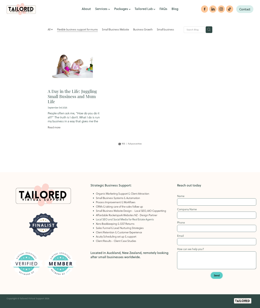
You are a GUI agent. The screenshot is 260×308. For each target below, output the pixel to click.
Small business (165, 29)
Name (180, 196)
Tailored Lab (144, 8)
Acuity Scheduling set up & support (116, 236)
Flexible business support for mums (77, 29)
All (49, 29)
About (86, 8)
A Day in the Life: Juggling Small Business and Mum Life (72, 96)
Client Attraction (140, 193)
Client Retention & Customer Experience (119, 232)
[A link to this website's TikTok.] (229, 9)
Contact (244, 9)
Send (217, 275)
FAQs (163, 8)
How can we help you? (190, 249)
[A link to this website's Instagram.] (221, 9)
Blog (175, 8)
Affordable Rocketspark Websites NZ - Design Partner (126, 215)
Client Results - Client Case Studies (116, 241)
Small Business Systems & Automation (118, 198)
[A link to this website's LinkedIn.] (213, 9)
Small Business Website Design (114, 211)
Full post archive (135, 143)
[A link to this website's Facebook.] (204, 9)
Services (101, 8)
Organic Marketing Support (112, 193)
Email (180, 236)
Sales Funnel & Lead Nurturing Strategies (120, 228)
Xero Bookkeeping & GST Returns (115, 224)
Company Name (187, 209)
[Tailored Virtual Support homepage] (31, 9)
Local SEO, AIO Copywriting (150, 211)
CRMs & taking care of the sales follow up (119, 206)
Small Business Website (115, 29)
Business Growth (143, 29)
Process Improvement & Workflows (115, 202)
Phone (181, 222)
